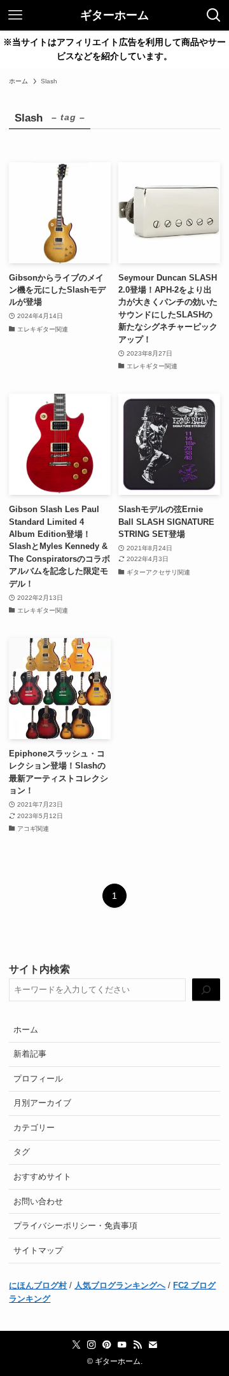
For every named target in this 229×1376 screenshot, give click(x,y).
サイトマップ (38, 1250)
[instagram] (91, 1345)
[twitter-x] (76, 1345)
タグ (21, 1152)
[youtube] (122, 1345)
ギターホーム (114, 15)
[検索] (206, 989)
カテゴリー (34, 1127)
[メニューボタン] (15, 15)
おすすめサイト (42, 1176)
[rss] (137, 1345)
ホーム (25, 1029)
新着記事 (29, 1054)
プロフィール (38, 1078)
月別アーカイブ (42, 1103)
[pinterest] (107, 1345)
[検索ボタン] (213, 15)
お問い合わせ (38, 1201)
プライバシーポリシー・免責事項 (75, 1225)
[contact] (152, 1345)
